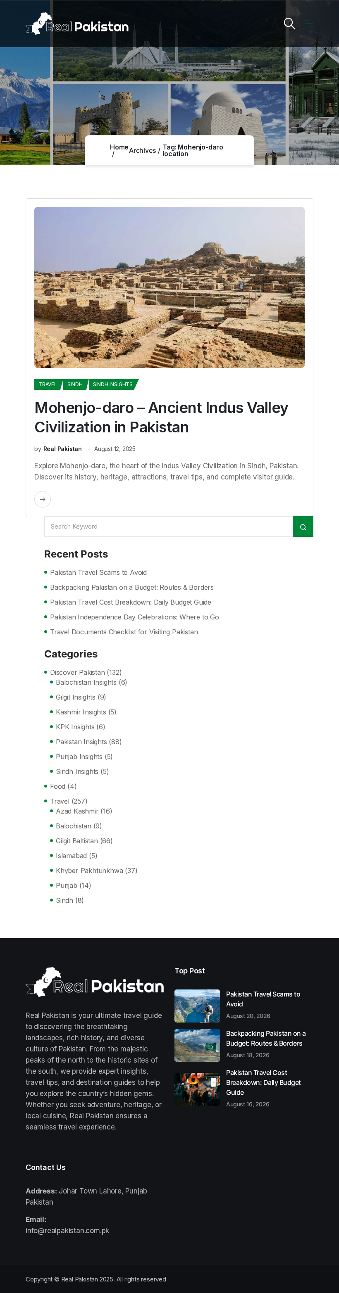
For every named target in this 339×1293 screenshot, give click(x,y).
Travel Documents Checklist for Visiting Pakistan (124, 632)
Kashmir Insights (81, 712)
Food (57, 786)
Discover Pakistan (77, 672)
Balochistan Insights (86, 682)
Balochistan (73, 826)
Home (119, 147)
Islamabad (71, 856)
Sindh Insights (113, 384)
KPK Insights (75, 727)
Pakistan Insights (81, 742)
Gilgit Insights (75, 697)
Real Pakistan (62, 448)
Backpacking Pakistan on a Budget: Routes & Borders (132, 587)
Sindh (75, 384)
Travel (47, 384)
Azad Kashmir (77, 811)
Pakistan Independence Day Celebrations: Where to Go (134, 617)
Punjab (66, 885)
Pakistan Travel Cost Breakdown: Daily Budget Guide (130, 602)
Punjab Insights (79, 756)
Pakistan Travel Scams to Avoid (98, 572)
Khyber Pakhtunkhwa (89, 870)
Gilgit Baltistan (77, 841)
